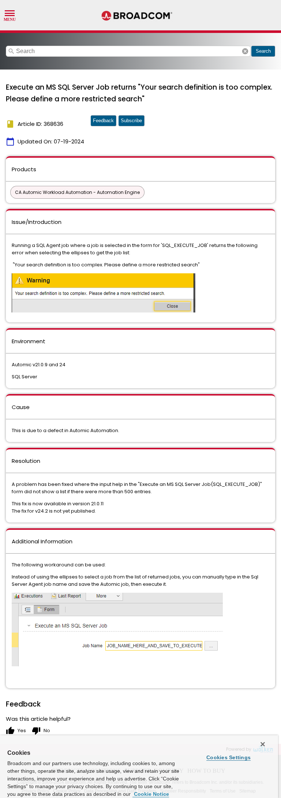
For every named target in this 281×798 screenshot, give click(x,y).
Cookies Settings (228, 757)
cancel (245, 51)
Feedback (103, 120)
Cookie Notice (150, 794)
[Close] (263, 744)
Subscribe (131, 120)
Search (263, 51)
